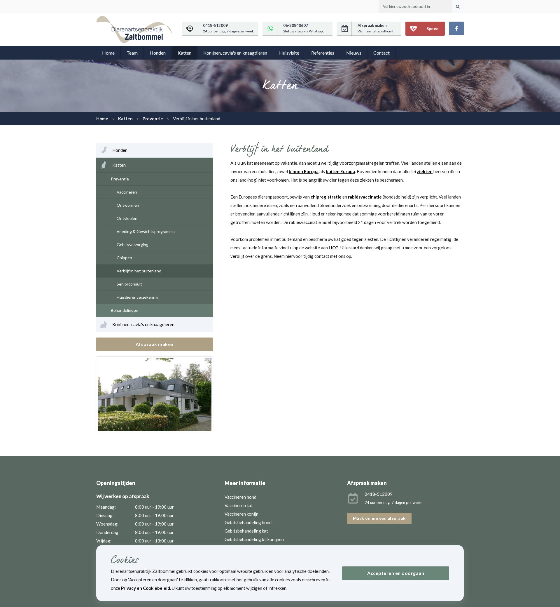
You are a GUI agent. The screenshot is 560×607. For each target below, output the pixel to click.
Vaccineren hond (240, 497)
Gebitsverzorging (132, 244)
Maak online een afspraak (379, 518)
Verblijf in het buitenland (139, 270)
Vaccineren (127, 191)
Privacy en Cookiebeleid (145, 588)
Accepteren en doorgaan (395, 573)
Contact (381, 52)
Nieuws (353, 52)
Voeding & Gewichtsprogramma (146, 231)
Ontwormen (128, 205)
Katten (184, 52)
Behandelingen (124, 310)
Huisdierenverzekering (137, 297)
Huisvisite (289, 52)
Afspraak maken (155, 344)
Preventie (120, 178)
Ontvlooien (127, 218)
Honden (158, 52)
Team (132, 52)
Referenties (322, 52)
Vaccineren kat (239, 505)
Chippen (124, 257)
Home (108, 52)
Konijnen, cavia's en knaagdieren (235, 52)
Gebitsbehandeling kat (246, 530)
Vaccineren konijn (241, 513)
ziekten (425, 171)
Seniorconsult (129, 283)
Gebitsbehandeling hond (248, 522)
